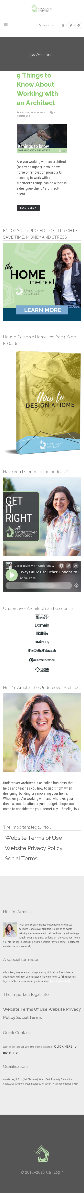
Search (48, 25)
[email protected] (60, 981)
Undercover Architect (42, 8)
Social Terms (29, 1017)
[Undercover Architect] (42, 1153)
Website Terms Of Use (25, 1009)
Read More (27, 208)
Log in (58, 1172)
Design (24, 112)
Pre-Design (38, 112)
